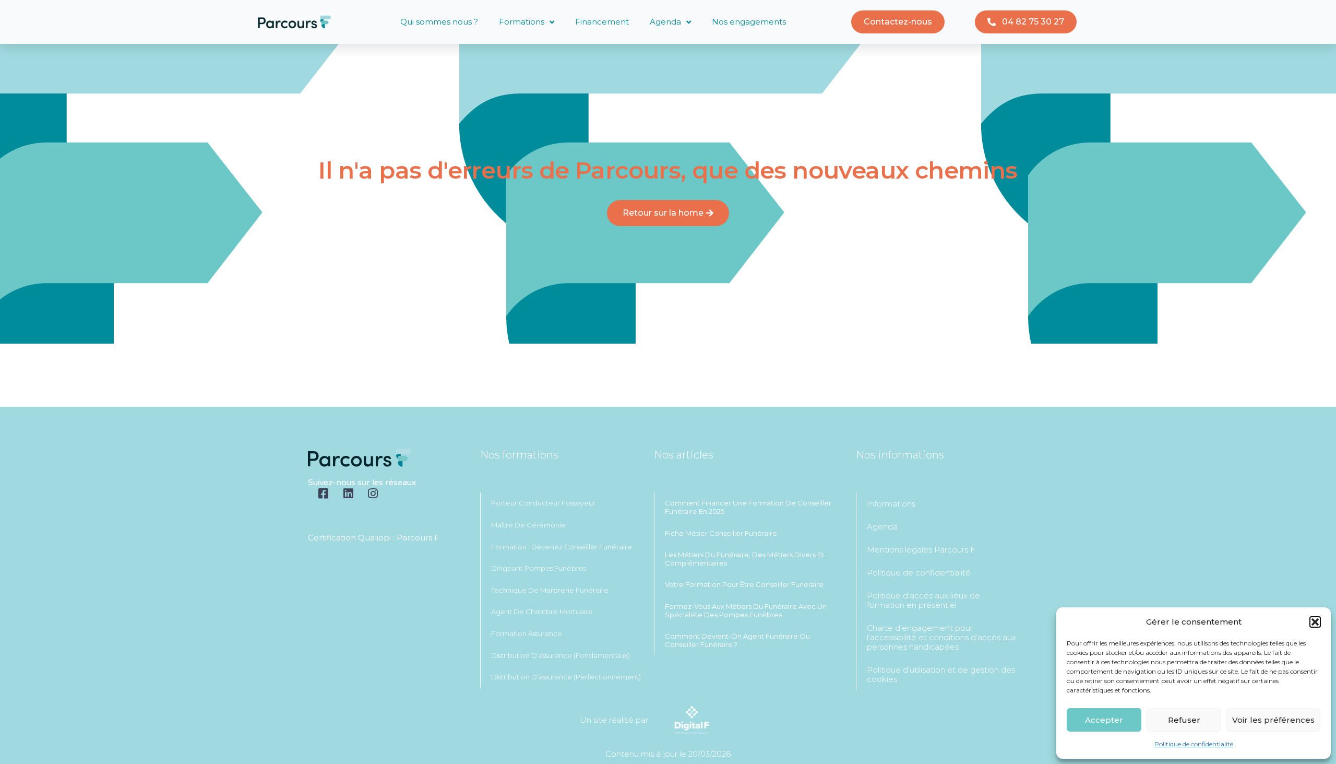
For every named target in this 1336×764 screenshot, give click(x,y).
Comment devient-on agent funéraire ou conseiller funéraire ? (737, 640)
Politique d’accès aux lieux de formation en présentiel (923, 600)
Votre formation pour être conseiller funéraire (744, 584)
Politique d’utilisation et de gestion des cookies (941, 674)
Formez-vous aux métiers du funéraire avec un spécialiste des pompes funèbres (746, 610)
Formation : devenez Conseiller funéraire (561, 547)
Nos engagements (749, 22)
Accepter (1104, 720)
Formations (521, 22)
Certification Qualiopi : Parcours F (373, 538)
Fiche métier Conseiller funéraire (721, 533)
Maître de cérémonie (528, 525)
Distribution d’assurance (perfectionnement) (566, 677)
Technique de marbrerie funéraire (550, 590)
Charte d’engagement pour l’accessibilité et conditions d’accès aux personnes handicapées (941, 637)
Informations (891, 504)
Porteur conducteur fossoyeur (543, 503)
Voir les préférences (1273, 720)
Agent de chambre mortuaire (542, 611)
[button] (1315, 622)
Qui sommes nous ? (439, 22)
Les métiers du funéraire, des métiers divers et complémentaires (744, 558)
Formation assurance (526, 633)
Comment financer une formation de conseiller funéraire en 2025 (748, 507)
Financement (602, 22)
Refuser (1184, 720)
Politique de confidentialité (1193, 744)
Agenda (665, 22)
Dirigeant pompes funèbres (538, 568)
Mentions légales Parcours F (921, 550)
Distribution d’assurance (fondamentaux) (560, 655)
